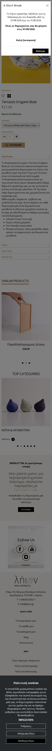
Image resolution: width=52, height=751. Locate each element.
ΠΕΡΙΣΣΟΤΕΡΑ (26, 719)
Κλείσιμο (40, 51)
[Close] (47, 5)
